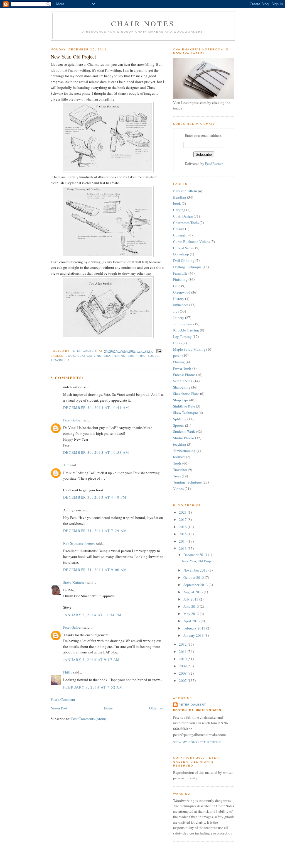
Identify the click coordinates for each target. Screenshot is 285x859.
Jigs (176, 311)
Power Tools (182, 368)
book (70, 355)
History (178, 298)
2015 (183, 533)
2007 (183, 680)
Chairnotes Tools (186, 222)
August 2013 (193, 591)
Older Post (157, 708)
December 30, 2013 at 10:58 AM (96, 452)
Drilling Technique (187, 266)
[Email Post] (159, 351)
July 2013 (191, 599)
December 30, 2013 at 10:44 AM (96, 407)
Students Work (184, 431)
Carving (179, 209)
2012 (183, 644)
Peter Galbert (73, 420)
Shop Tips (137, 355)
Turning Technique (187, 482)
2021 (183, 512)
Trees (177, 476)
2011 (183, 651)
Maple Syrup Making (189, 349)
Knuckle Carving (186, 330)
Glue (176, 285)
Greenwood (181, 292)
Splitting (179, 418)
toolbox (179, 456)
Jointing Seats (183, 323)
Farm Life (180, 273)
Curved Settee (183, 247)
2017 (183, 519)
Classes (178, 228)
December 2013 (195, 554)
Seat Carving (89, 355)
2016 (183, 526)
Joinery (178, 317)
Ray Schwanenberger (79, 543)
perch (177, 355)
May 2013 (191, 613)
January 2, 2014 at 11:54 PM (92, 614)
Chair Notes (143, 23)
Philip (67, 672)
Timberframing (184, 450)
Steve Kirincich (75, 582)
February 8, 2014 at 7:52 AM (93, 687)
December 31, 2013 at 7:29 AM (95, 530)
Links (177, 342)
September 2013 (196, 584)
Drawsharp (181, 254)
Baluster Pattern (185, 190)
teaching (179, 444)
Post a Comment (63, 699)
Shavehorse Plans (186, 393)
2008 (183, 673)
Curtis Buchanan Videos (191, 241)
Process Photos (184, 374)
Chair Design (183, 216)
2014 (183, 541)
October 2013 (194, 577)
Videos (178, 488)
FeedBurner (214, 163)
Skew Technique (185, 412)
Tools (153, 355)
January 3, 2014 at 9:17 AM (91, 659)
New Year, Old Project (198, 560)
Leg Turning (182, 336)
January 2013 (194, 635)
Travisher (60, 360)
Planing (179, 361)
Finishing (180, 279)
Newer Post (59, 708)
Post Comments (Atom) (88, 718)
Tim (66, 464)
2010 (183, 658)
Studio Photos (183, 437)
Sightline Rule (184, 406)
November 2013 (195, 570)
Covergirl (180, 235)
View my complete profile (197, 742)
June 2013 (191, 606)
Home (108, 708)
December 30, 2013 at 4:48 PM (94, 497)
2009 (183, 665)
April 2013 (192, 620)
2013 (183, 548)
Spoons (178, 425)
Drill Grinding (184, 260)
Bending (179, 197)
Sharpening (114, 355)
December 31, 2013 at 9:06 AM (95, 569)
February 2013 (194, 628)
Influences (180, 304)
